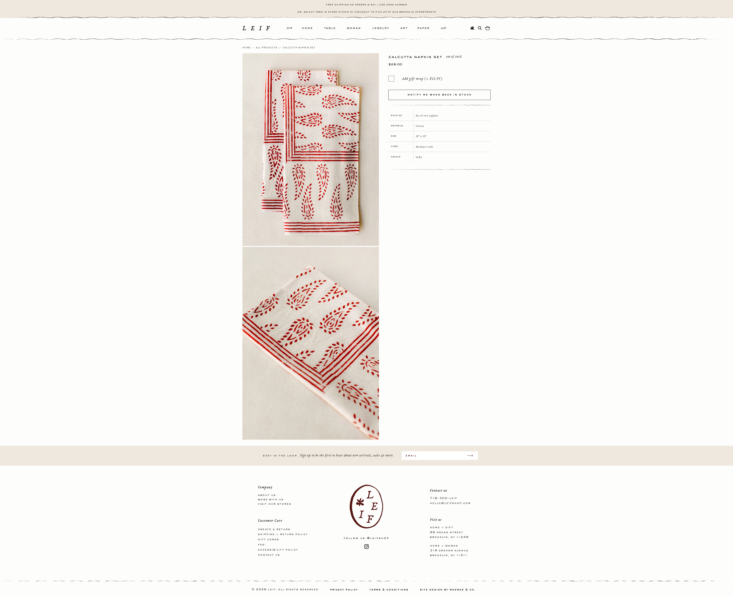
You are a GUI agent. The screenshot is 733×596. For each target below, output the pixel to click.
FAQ (261, 544)
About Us (267, 495)
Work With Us (271, 499)
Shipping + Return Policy (283, 534)
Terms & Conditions (388, 589)
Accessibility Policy (278, 549)
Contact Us (269, 554)
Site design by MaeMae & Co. (448, 589)
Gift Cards (268, 539)
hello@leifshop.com (450, 503)
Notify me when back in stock (439, 94)
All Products (267, 48)
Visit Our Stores (274, 503)
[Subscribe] (472, 455)
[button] (313, 28)
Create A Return (274, 529)
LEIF (272, 589)
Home (246, 48)
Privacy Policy (344, 589)
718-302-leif (443, 498)
